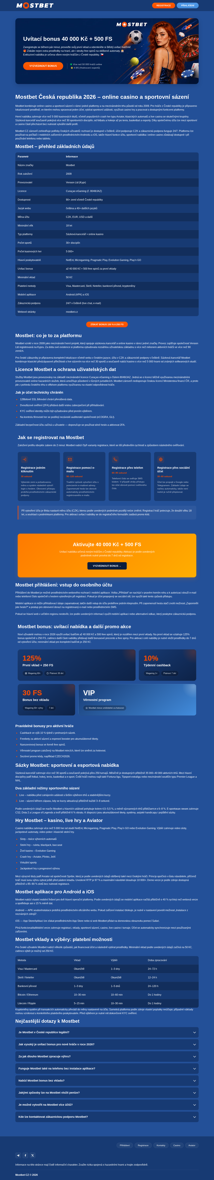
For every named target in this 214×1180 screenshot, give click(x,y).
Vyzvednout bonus (43, 66)
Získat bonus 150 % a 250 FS (107, 324)
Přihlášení (187, 5)
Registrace (164, 5)
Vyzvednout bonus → (107, 566)
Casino (176, 1145)
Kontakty (161, 1145)
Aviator (191, 1145)
